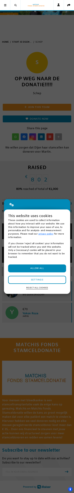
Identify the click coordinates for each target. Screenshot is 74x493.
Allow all (37, 268)
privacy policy (45, 233)
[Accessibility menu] (70, 489)
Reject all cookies (37, 287)
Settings (37, 279)
